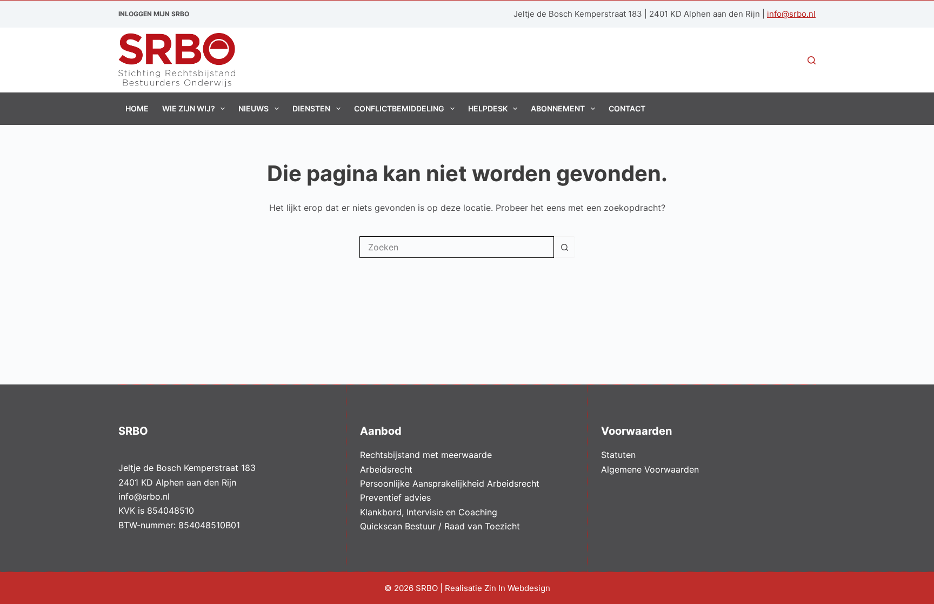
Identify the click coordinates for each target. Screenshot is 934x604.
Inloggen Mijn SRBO (153, 14)
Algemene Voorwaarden (650, 469)
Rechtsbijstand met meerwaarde (426, 454)
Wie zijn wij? (188, 108)
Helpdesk (488, 108)
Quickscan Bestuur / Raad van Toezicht (440, 526)
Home (137, 108)
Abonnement (558, 108)
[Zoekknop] (564, 247)
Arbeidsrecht (386, 469)
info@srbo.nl (791, 14)
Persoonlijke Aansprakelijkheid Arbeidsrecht (449, 483)
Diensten (311, 108)
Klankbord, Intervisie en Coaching (428, 512)
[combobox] (456, 247)
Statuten (618, 454)
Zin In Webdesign (518, 588)
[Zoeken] (812, 60)
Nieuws (253, 108)
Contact (627, 108)
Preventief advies (395, 497)
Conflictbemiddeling (399, 108)
